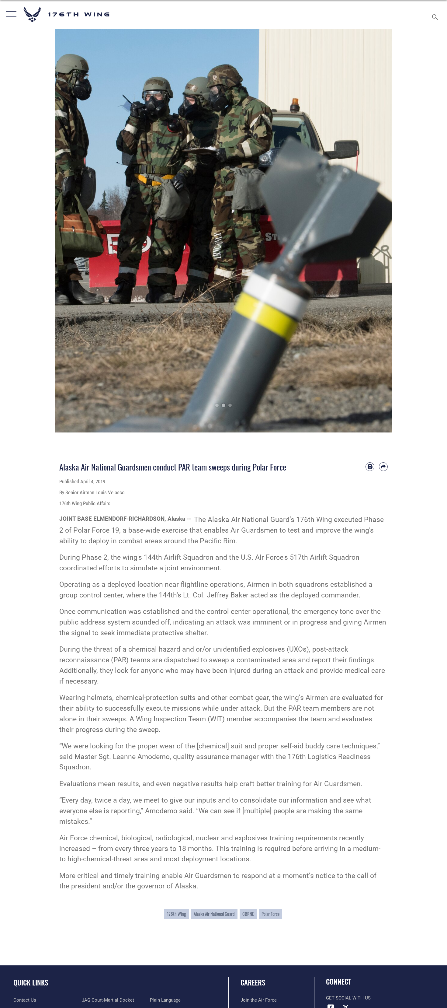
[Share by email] (383, 466)
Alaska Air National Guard (214, 914)
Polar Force (270, 914)
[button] (10, 14)
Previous (71, 230)
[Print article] (370, 466)
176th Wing (176, 914)
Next (375, 230)
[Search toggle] (436, 14)
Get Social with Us (348, 998)
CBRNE (248, 914)
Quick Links (30, 982)
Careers (253, 982)
